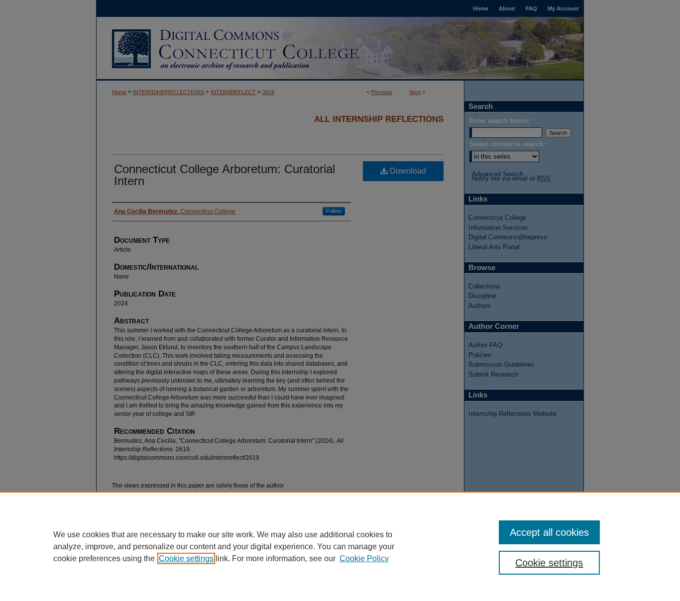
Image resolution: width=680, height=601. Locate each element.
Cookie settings (186, 558)
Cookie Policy (364, 558)
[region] (340, 546)
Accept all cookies (549, 532)
